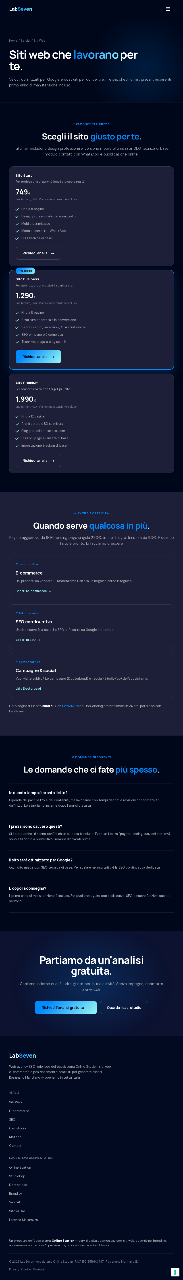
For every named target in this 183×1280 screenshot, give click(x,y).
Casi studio (17, 1128)
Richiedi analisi (38, 253)
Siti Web (15, 1102)
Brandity (15, 1194)
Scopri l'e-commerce (34, 591)
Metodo (15, 1137)
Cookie (26, 1269)
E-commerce (19, 1111)
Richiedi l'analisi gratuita (66, 1007)
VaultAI (14, 1202)
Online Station (20, 1167)
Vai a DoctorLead (31, 689)
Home (13, 41)
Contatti (15, 1146)
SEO (12, 1120)
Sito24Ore (70, 706)
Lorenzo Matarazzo (23, 1220)
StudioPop (17, 1176)
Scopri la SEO (28, 640)
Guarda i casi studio (124, 1007)
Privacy (14, 1269)
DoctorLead (18, 1185)
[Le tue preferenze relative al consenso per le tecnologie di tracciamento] (175, 1272)
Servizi (25, 41)
